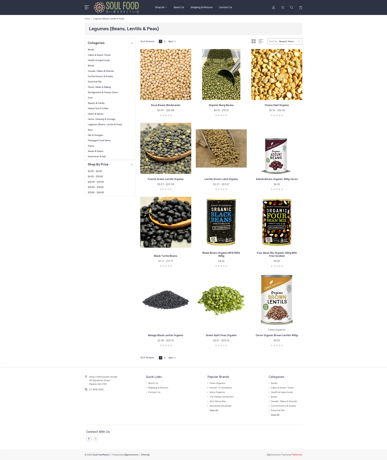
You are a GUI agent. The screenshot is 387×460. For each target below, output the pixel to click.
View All (214, 410)
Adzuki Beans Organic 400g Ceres (277, 179)
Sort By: (273, 41)
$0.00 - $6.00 (95, 171)
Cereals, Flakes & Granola (101, 71)
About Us (179, 7)
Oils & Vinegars (95, 135)
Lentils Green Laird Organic (221, 179)
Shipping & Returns (202, 7)
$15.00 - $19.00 (96, 187)
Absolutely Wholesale (220, 406)
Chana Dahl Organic (277, 105)
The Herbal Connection (222, 396)
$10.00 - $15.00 (96, 182)
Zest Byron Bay (218, 401)
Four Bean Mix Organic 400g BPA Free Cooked (277, 254)
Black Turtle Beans (165, 255)
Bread (91, 65)
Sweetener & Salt (97, 156)
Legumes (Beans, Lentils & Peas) (105, 124)
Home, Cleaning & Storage (101, 119)
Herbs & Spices (96, 114)
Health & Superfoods (99, 60)
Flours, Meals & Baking (99, 87)
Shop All (159, 7)
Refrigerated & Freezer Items (103, 92)
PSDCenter (296, 454)
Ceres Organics (217, 383)
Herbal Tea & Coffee (98, 108)
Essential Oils (95, 81)
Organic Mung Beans (221, 105)
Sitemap (145, 454)
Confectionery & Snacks (100, 76)
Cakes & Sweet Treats (99, 55)
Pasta (91, 146)
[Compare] (282, 9)
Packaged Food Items (99, 140)
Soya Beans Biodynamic (165, 105)
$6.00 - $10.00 (95, 176)
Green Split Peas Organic (221, 335)
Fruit (90, 97)
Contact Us (225, 7)
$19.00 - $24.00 (96, 192)
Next (170, 41)
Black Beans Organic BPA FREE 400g (221, 254)
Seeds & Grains (95, 151)
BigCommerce (131, 454)
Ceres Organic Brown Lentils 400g (277, 335)
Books (91, 49)
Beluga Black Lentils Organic (165, 335)
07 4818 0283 (96, 389)
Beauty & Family (96, 103)
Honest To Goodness (221, 387)
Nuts (90, 130)
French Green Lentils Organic (166, 179)
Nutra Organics (217, 392)
